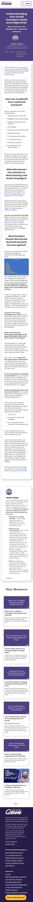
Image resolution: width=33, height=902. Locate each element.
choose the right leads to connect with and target (15, 470)
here (24, 453)
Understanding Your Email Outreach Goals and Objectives (21, 54)
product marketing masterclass (15, 550)
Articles (12, 52)
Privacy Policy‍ (10, 844)
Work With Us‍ (10, 866)
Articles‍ (8, 874)
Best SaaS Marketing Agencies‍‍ (15, 877)
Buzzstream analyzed (11, 251)
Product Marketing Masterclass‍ (16, 885)
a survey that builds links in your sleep (14, 194)
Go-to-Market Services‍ (13, 855)
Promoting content (14, 139)
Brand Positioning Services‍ (14, 853)
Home (6, 52)
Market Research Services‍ (14, 858)
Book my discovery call (16, 897)
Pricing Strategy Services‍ (14, 861)
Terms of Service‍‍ (11, 842)
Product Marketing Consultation (16, 893)
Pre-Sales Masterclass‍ (13, 882)
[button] (26, 3)
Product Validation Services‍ (14, 863)
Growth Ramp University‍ (13, 880)
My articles (9, 578)
